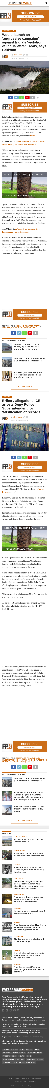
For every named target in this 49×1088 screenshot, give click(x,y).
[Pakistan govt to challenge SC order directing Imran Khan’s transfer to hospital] (7, 376)
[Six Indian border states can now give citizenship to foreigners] (7, 362)
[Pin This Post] (27, 97)
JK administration (10, 1062)
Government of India (35, 1059)
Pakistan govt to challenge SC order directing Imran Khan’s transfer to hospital (28, 374)
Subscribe (32, 1081)
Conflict (6, 1053)
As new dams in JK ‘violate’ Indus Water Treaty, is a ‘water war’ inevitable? (23, 143)
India (18, 326)
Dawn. (33, 135)
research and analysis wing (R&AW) (24, 761)
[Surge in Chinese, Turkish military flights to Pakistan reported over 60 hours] (7, 348)
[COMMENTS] (38, 97)
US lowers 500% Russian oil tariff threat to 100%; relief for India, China (29, 808)
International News (27, 1062)
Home (10, 1079)
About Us (25, 1079)
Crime (29, 1056)
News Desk (17, 54)
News (22, 1050)
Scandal (30, 762)
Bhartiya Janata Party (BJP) (13, 1059)
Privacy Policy (20, 1081)
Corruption (26, 760)
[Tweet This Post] (16, 97)
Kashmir (29, 1050)
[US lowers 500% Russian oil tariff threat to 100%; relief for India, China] (7, 810)
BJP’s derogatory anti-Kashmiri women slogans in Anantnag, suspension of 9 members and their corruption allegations (28, 796)
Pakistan (6, 328)
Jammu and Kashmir (10, 1050)
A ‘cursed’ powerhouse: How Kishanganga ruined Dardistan (21, 230)
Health (21, 1056)
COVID (14, 1056)
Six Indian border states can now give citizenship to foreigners (29, 359)
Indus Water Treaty (30, 326)
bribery (19, 758)
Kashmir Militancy (35, 1053)
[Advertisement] (24, 282)
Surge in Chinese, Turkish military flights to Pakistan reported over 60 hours (26, 346)
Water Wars (17, 328)
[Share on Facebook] (10, 97)
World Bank (29, 328)
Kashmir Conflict (18, 1053)
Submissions (36, 1079)
